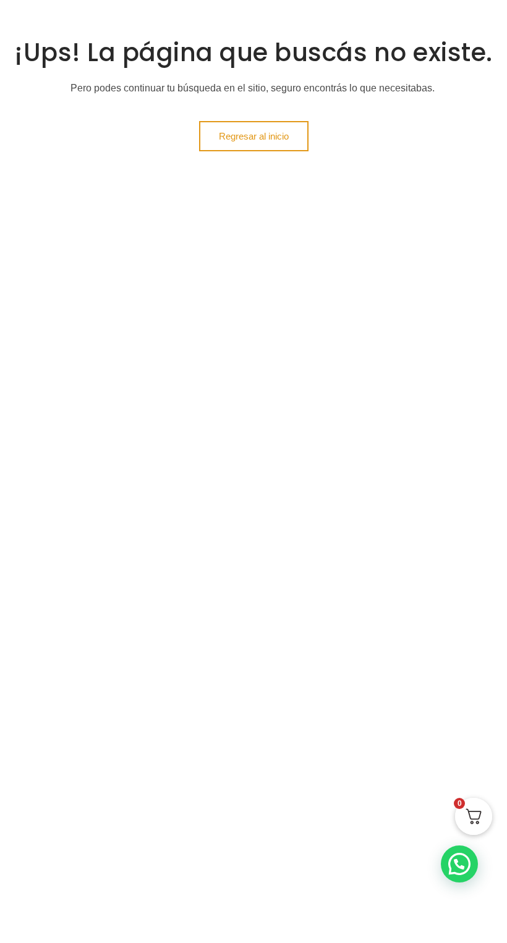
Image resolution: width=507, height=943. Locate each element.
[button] (459, 863)
